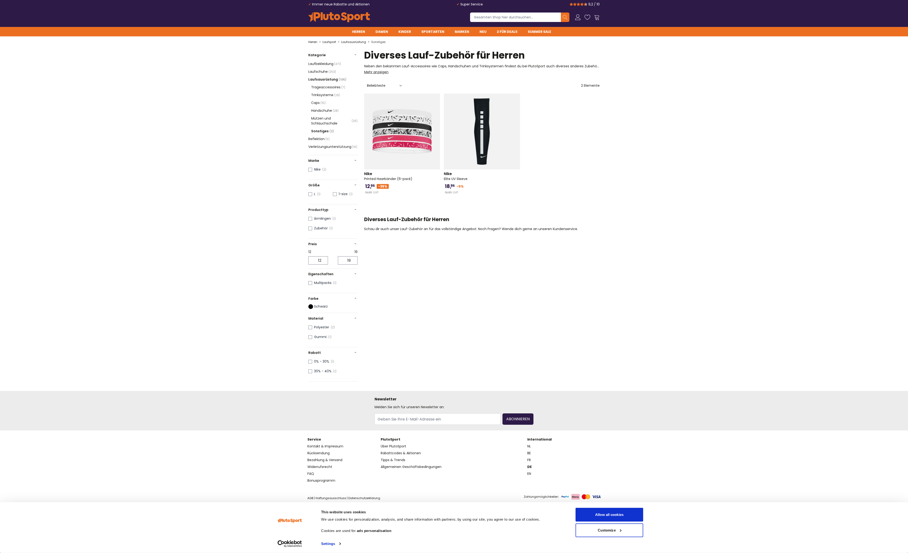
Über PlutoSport (393, 446)
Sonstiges (378, 42)
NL (529, 446)
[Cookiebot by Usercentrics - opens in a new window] (289, 543)
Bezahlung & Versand (324, 460)
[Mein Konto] (578, 17)
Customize (607, 530)
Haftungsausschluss (331, 498)
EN (529, 473)
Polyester (321, 327)
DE (529, 466)
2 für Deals (507, 31)
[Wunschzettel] (587, 17)
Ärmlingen (322, 218)
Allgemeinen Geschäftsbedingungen (411, 466)
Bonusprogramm (321, 480)
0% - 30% (321, 361)
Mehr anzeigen (376, 72)
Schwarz (321, 306)
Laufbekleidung (324, 63)
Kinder (404, 31)
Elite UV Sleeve (455, 176)
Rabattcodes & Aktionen (401, 453)
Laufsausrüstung (353, 42)
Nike (317, 169)
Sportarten (432, 31)
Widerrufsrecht (319, 466)
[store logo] (339, 17)
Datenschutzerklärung (364, 498)
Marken (462, 31)
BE (529, 453)
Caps (318, 102)
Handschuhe (325, 110)
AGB (310, 498)
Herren (358, 31)
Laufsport (329, 42)
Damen (381, 31)
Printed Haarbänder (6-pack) (388, 176)
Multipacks (323, 282)
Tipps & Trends (393, 460)
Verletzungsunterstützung (332, 146)
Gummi (320, 336)
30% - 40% (323, 371)
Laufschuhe (322, 71)
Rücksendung (318, 453)
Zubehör (321, 228)
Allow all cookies (609, 515)
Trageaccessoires (328, 87)
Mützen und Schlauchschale (334, 121)
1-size (343, 194)
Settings (328, 544)
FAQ (310, 473)
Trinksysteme (325, 95)
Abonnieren (518, 419)
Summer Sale (539, 31)
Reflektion (319, 139)
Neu (483, 31)
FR (529, 460)
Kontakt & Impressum (325, 446)
